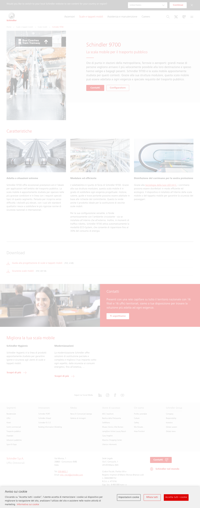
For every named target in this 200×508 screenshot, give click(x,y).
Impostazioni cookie (129, 497)
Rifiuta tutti (152, 497)
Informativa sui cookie (28, 504)
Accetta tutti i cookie (176, 497)
